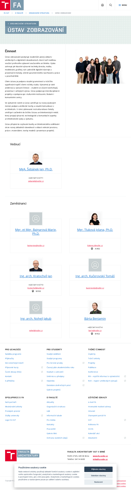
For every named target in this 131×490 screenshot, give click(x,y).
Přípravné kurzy (11, 367)
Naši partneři (10, 402)
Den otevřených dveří (14, 363)
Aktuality (50, 402)
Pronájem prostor (12, 411)
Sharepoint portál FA (97, 415)
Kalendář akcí (94, 433)
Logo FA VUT (10, 420)
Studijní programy (54, 358)
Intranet (91, 411)
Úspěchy (91, 354)
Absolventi (95, 438)
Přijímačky (9, 358)
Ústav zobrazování (63, 13)
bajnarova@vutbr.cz (35, 245)
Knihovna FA (93, 424)
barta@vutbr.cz (95, 330)
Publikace (92, 367)
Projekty (91, 363)
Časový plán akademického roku (60, 367)
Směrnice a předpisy (55, 376)
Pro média (51, 420)
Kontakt (8, 376)
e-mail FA (92, 402)
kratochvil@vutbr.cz (36, 288)
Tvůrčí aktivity (94, 358)
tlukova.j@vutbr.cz (95, 245)
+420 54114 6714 (95, 327)
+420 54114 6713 (35, 285)
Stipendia (51, 381)
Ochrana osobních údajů (57, 438)
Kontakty (50, 424)
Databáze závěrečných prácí (59, 385)
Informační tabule (54, 415)
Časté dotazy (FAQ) (13, 372)
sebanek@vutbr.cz (36, 181)
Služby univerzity (12, 415)
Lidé (48, 411)
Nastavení (98, 482)
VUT (93, 420)
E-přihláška (9, 381)
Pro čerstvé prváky (55, 363)
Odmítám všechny (98, 476)
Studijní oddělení (54, 354)
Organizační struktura (39, 13)
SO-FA (90, 429)
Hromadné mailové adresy (99, 406)
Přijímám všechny (98, 469)
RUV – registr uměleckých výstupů (102, 381)
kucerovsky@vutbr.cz (95, 288)
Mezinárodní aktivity (13, 406)
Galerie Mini (52, 433)
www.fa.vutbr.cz (100, 456)
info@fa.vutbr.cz (100, 459)
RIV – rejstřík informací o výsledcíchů (103, 376)
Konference (93, 372)
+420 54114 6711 (35, 178)
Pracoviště (51, 429)
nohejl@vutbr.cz (36, 330)
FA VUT (6, 13)
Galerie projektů (53, 390)
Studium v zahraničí (55, 372)
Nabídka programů (13, 354)
